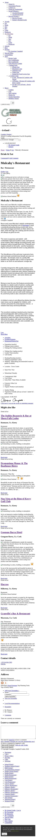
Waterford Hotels (10, 799)
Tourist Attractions (14, 97)
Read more (4, 457)
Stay (6, 27)
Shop (6, 56)
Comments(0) (5, 158)
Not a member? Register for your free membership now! (18, 741)
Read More (4, 334)
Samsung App (16, 70)
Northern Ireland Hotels (12, 766)
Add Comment (13, 158)
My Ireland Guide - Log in (13, 810)
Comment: (8, 694)
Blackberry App (17, 69)
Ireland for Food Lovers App (21, 74)
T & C (7, 754)
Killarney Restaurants (11, 789)
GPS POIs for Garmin (15, 63)
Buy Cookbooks (13, 62)
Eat (6, 23)
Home (3, 150)
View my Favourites (11, 698)
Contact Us (11, 7)
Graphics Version (6, 134)
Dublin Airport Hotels (11, 771)
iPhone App (15, 67)
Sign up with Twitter (21, 745)
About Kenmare (12, 685)
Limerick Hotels (9, 794)
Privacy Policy (9, 756)
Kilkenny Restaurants (11, 792)
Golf (9, 91)
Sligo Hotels (8, 797)
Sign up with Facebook (8, 745)
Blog (6, 48)
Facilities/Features (10, 339)
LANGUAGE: (5, 104)
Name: (7, 692)
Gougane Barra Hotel (11, 532)
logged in (11, 740)
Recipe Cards (12, 58)
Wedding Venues (13, 98)
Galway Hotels (9, 783)
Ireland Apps (12, 65)
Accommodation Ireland (12, 770)
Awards (7, 21)
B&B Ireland (8, 768)
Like (6, 172)
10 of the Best (9, 34)
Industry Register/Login (19, 20)
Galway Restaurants (11, 785)
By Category (8, 712)
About (6, 2)
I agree (4, 834)
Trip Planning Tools (23, 685)
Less (2, 332)
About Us (11, 4)
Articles (7, 46)
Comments (8, 715)
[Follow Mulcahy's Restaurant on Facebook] (2, 667)
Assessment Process (14, 6)
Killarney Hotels (10, 787)
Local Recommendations (12, 703)
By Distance (8, 710)
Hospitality (8, 707)
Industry (10, 147)
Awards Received (17, 14)
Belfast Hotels (9, 776)
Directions (4, 685)
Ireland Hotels (9, 764)
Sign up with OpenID (7, 747)
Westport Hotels (9, 801)
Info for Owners (13, 16)
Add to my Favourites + (12, 690)
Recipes (7, 49)
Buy (6, 28)
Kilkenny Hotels (10, 790)
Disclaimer (8, 752)
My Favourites (9, 812)
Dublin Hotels (9, 773)
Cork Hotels (8, 780)
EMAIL (3, 664)
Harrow (5, 584)
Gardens (11, 90)
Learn (6, 30)
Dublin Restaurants (10, 775)
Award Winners (13, 11)
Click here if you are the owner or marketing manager (17, 403)
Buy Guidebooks (13, 60)
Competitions (9, 55)
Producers (8, 32)
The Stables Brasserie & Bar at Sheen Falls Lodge (16, 417)
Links (6, 759)
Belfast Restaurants (10, 778)
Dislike (3, 172)
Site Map (7, 757)
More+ (7, 88)
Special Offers (9, 53)
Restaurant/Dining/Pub (11, 341)
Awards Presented (17, 13)
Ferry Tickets (9, 821)
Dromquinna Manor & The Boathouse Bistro (14, 464)
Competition (8, 822)
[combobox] (12, 103)
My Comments (9, 815)
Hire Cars (7, 819)
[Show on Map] (2, 684)
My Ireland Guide (13, 145)
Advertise (7, 761)
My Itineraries (9, 814)
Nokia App (15, 72)
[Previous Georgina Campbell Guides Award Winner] (18, 478)
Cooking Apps (13, 76)
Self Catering (12, 93)
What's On (11, 95)
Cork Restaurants (10, 782)
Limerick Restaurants (11, 796)
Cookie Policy (15, 831)
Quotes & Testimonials (15, 9)
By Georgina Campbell (15, 51)
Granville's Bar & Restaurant (15, 613)
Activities (7, 337)
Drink (6, 25)
